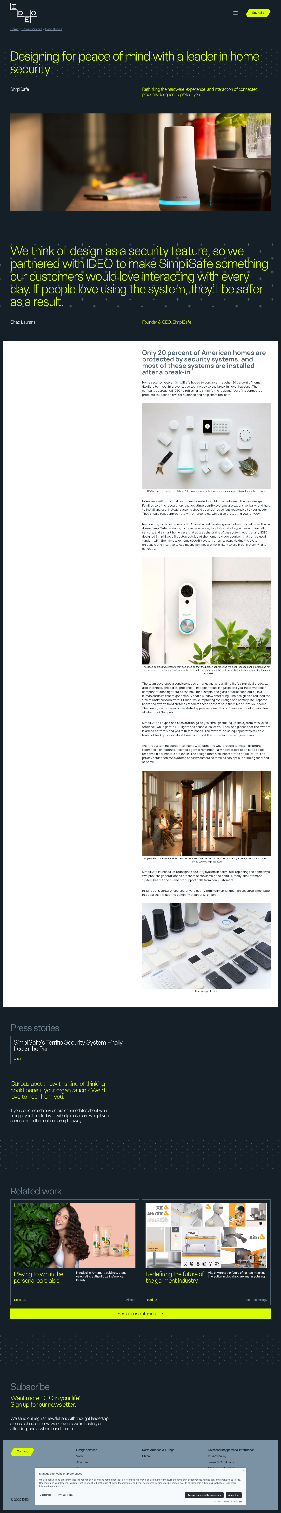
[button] (235, 13)
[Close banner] (243, 1470)
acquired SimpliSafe (255, 891)
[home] (23, 13)
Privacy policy (217, 1456)
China (146, 1456)
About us (82, 1462)
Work (80, 1456)
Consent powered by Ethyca (226, 1501)
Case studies (53, 29)
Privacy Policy (65, 1494)
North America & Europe (158, 1450)
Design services (31, 29)
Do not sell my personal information (231, 1450)
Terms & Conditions (221, 1462)
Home (14, 29)
